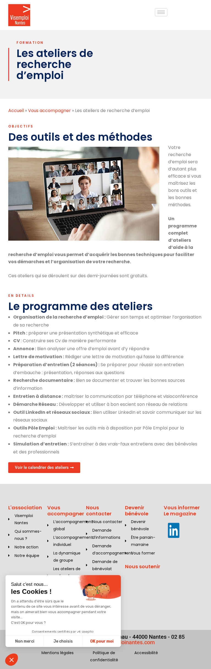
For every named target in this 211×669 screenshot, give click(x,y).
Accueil (16, 110)
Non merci (24, 641)
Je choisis (63, 641)
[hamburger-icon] (161, 12)
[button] (11, 659)
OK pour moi (101, 641)
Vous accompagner (49, 110)
